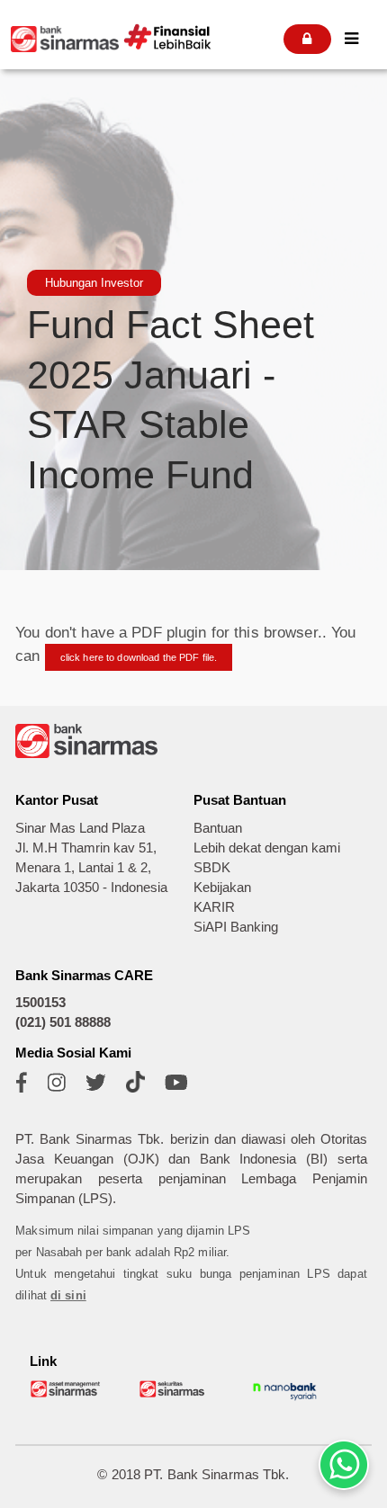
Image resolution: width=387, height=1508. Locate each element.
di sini (68, 1295)
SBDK (212, 868)
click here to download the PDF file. (139, 657)
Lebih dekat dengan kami (267, 848)
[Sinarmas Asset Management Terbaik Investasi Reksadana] (66, 1394)
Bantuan (218, 828)
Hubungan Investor (94, 283)
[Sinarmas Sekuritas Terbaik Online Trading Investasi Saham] (175, 1394)
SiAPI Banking (236, 927)
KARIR (214, 907)
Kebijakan (222, 887)
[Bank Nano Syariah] (284, 1399)
